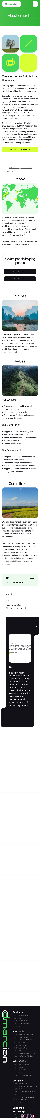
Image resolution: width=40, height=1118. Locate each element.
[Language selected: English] (28, 1116)
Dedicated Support (21, 1023)
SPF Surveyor (19, 1042)
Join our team (20, 278)
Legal (15, 1094)
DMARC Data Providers (23, 1056)
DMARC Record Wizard (22, 1040)
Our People (14, 168)
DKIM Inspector (20, 1045)
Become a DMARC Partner (24, 1092)
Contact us (18, 1089)
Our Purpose (26, 168)
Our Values (12, 171)
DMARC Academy (25, 126)
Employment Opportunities (25, 1086)
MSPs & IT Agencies (22, 1075)
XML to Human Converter (24, 1053)
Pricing (16, 1026)
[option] (27, 1116)
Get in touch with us (20, 149)
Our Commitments (26, 171)
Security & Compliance (23, 1097)
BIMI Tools (18, 1050)
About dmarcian (20, 1083)
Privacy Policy (20, 1100)
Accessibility (19, 1102)
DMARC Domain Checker (23, 1034)
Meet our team (20, 271)
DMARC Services (20, 1021)
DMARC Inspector (20, 1037)
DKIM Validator (20, 1048)
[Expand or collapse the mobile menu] (35, 4)
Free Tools (18, 1031)
